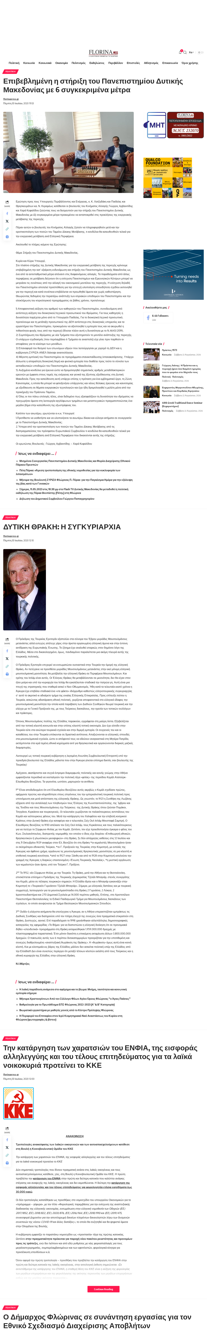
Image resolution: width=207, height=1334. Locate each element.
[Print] (7, 237)
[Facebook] (158, 317)
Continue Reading (103, 1289)
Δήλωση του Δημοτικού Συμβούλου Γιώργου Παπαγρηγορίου (56, 498)
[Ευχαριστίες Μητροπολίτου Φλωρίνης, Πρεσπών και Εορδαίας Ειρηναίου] (151, 392)
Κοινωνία (166, 354)
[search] (185, 52)
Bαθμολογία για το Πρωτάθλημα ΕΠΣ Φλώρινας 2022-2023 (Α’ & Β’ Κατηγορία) (67, 1004)
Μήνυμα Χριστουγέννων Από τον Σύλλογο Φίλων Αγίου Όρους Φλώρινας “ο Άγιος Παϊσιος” (75, 998)
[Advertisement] (97, 22)
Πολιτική (10, 71)
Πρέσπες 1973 (169, 350)
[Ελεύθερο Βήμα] (103, 52)
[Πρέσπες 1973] (151, 354)
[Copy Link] (7, 229)
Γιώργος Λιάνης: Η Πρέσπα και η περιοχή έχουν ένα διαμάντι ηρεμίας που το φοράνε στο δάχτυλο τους (181, 369)
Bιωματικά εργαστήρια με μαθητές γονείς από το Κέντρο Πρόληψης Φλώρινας (66, 1010)
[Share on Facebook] (7, 213)
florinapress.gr (11, 98)
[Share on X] (7, 221)
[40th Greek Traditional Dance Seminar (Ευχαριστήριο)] (151, 407)
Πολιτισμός (178, 376)
